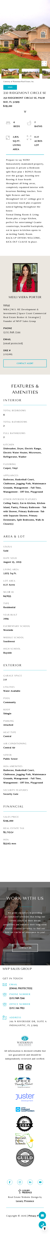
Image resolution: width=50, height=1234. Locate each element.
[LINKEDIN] (30, 1182)
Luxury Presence (25, 1201)
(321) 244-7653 (17, 1007)
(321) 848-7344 (11, 332)
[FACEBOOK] (9, 1182)
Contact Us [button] (25, 948)
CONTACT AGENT (25, 363)
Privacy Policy (36, 1215)
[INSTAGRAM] (20, 1182)
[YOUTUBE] (40, 1182)
